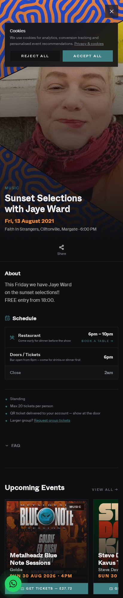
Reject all (35, 56)
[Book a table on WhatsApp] (13, 583)
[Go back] (111, 11)
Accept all (87, 56)
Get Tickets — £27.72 (49, 588)
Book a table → (97, 340)
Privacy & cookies (89, 43)
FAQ (15, 446)
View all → (105, 489)
